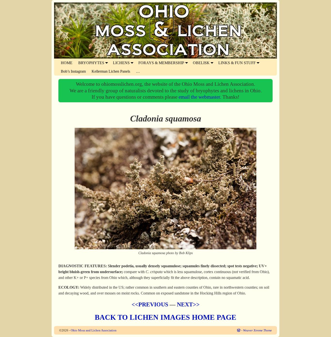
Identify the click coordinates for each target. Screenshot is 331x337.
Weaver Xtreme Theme (257, 330)
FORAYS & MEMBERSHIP (161, 63)
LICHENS (121, 63)
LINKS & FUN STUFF (237, 63)
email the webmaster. (200, 97)
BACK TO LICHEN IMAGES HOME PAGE (165, 317)
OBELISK (201, 63)
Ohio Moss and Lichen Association (94, 330)
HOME (66, 63)
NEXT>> (188, 304)
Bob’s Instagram (73, 71)
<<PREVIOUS (150, 304)
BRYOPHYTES (91, 63)
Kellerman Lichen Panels (111, 71)
